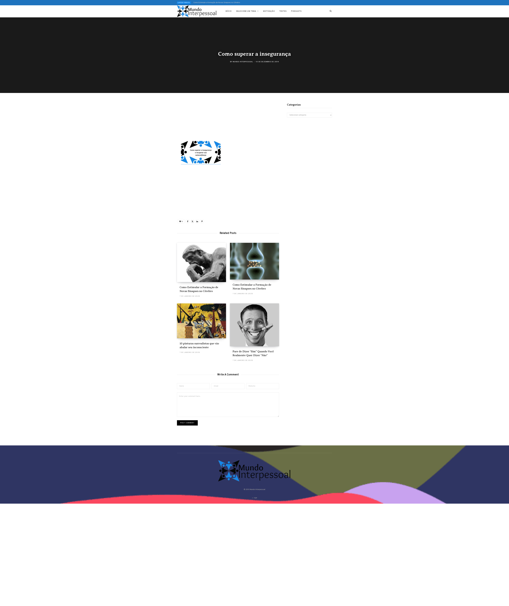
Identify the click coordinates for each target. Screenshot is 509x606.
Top (255, 498)
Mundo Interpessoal (243, 62)
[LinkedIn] (197, 221)
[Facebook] (164, 111)
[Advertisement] (228, 121)
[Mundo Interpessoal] (197, 11)
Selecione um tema (246, 11)
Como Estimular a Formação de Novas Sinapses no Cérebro (216, 3)
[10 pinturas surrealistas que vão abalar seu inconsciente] (201, 320)
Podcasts (296, 11)
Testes (283, 11)
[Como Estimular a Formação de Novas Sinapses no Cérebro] (201, 262)
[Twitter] (164, 118)
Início (228, 11)
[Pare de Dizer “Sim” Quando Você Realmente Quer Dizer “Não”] (254, 324)
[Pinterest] (164, 125)
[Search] (331, 11)
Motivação (269, 11)
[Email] (164, 132)
